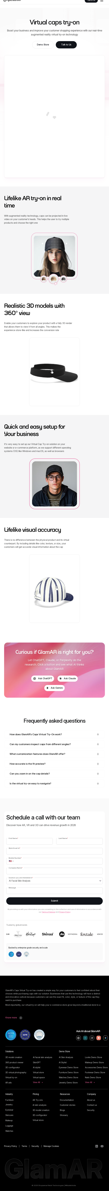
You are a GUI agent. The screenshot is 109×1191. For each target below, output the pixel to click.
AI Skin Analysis (66, 1057)
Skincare (9, 1115)
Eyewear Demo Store (68, 1067)
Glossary (64, 1115)
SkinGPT (37, 1062)
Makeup (9, 1120)
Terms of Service (48, 912)
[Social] (96, 1146)
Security (91, 1110)
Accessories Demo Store (96, 1067)
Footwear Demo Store (95, 1072)
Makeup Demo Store (94, 1062)
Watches (9, 1131)
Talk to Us (66, 44)
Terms (24, 1146)
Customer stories (67, 1105)
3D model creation (13, 1057)
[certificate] (10, 1034)
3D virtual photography (15, 1072)
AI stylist (36, 1067)
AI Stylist (63, 1062)
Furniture (9, 1100)
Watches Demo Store (68, 1077)
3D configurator (12, 1067)
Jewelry (9, 1104)
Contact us (92, 1105)
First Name (13, 838)
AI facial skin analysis (42, 1057)
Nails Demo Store (93, 1077)
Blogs (62, 1110)
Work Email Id (14, 848)
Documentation (67, 1100)
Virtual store (38, 1072)
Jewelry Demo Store (68, 1082)
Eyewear (9, 1110)
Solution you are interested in (21, 878)
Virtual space (39, 1077)
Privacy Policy (64, 912)
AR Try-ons (38, 1100)
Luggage (9, 1126)
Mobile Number (15, 858)
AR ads (8, 1082)
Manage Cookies (51, 1146)
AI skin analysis (39, 1105)
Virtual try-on (11, 1077)
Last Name (63, 838)
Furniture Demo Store (68, 1072)
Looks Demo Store (93, 1057)
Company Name (16, 868)
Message (12, 888)
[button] (54, 734)
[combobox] (10, 861)
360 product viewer (14, 1062)
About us (91, 1100)
